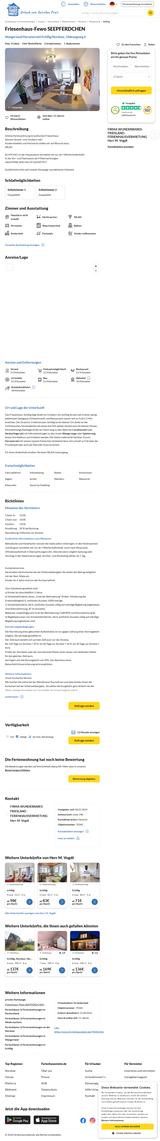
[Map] (52, 308)
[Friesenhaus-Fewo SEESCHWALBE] (85, 872)
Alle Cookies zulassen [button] (127, 1126)
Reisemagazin (93, 1083)
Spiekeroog (89, 433)
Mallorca (10, 1083)
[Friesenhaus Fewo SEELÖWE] (52, 872)
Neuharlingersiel (14, 433)
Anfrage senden (84, 706)
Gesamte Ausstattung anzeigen (22, 244)
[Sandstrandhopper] (20, 941)
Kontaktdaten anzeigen (121, 146)
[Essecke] (52, 79)
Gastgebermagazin (135, 1077)
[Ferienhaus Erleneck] (52, 941)
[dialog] (127, 1110)
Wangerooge (69, 433)
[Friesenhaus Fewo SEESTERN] (20, 872)
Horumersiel (12, 440)
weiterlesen (11, 696)
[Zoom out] (96, 270)
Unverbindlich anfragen (131, 90)
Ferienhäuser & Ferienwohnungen (20, 21)
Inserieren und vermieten (139, 1070)
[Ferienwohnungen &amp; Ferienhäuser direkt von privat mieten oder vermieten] (32, 12)
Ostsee (9, 1077)
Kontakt (90, 1095)
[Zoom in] (96, 266)
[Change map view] (10, 267)
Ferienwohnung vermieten (137, 4)
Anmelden (73, 4)
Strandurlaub (81, 1002)
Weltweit (11, 1089)
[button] (127, 1133)
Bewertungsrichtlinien (17, 770)
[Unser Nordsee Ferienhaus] (85, 941)
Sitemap (10, 1095)
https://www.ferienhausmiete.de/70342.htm (79, 1031)
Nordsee (10, 1070)
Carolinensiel (79, 429)
